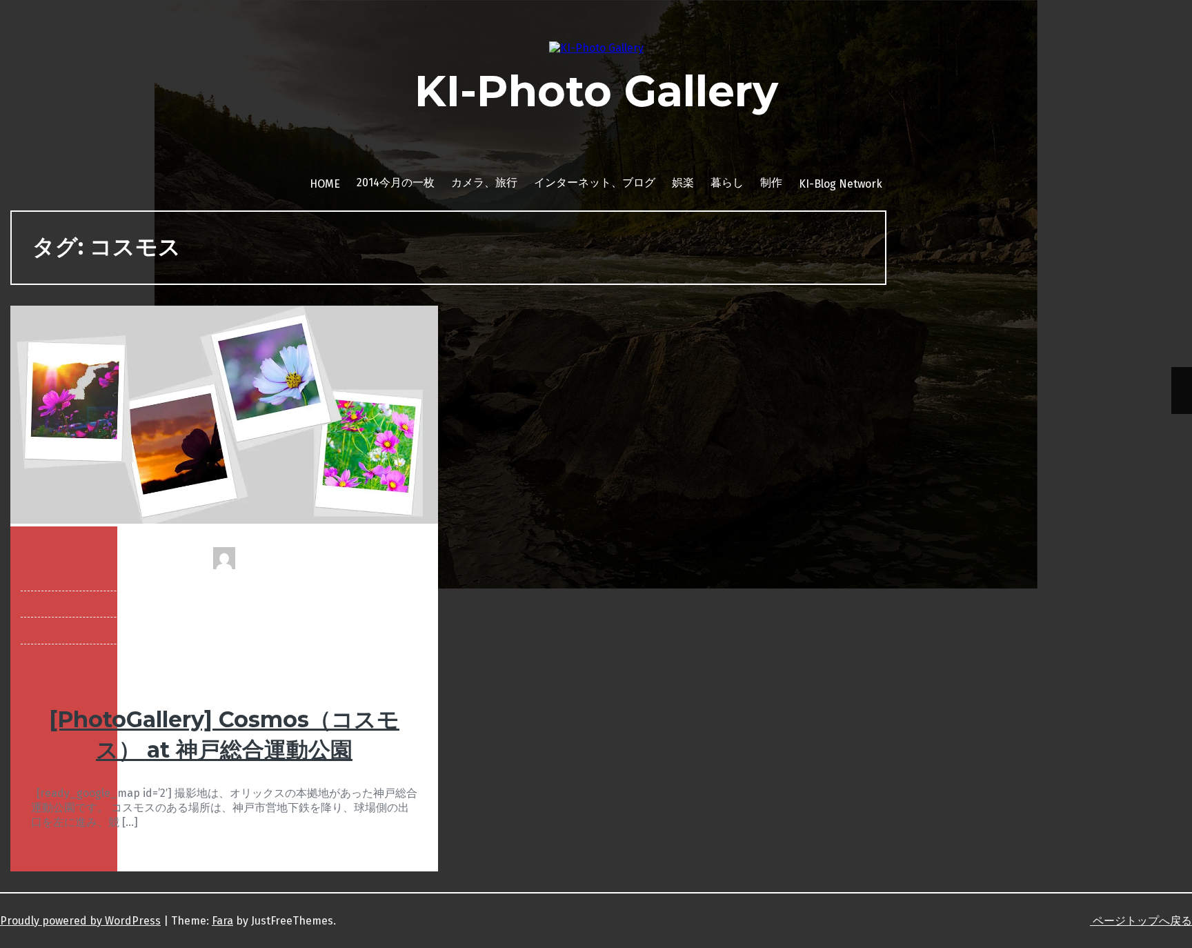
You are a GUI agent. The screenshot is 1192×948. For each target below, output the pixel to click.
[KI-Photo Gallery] (596, 48)
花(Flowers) (224, 630)
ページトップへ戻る (1141, 920)
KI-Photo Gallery (596, 91)
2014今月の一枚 (396, 182)
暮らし (727, 182)
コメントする (224, 657)
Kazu (224, 578)
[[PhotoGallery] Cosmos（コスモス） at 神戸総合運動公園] (224, 519)
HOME (325, 183)
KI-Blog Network (840, 183)
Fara (222, 920)
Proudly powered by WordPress (80, 920)
